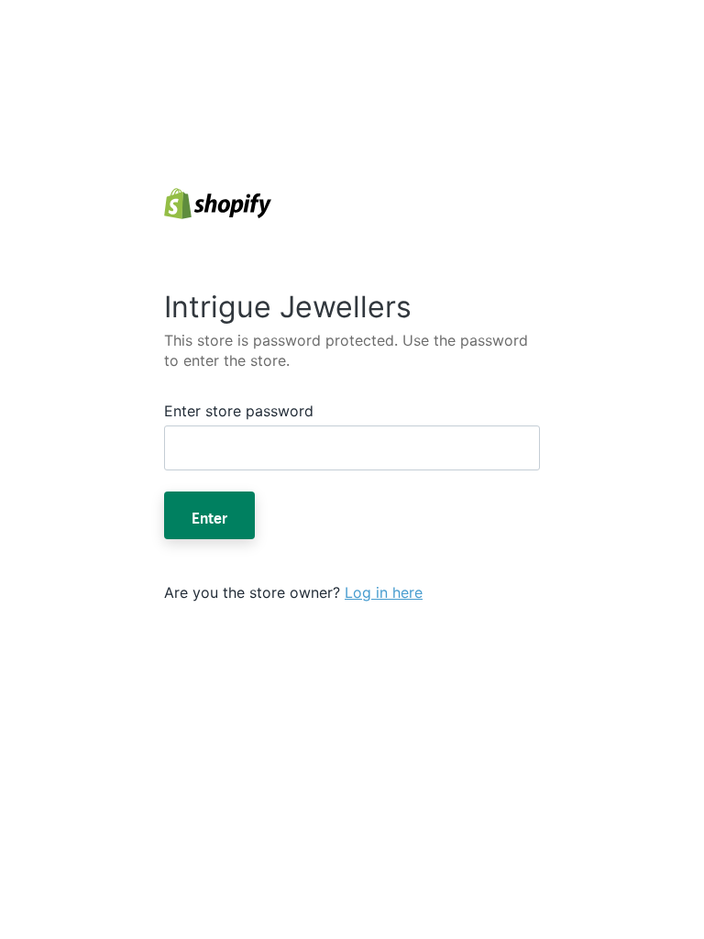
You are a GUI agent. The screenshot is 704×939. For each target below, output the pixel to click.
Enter (209, 515)
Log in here (384, 592)
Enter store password (239, 411)
